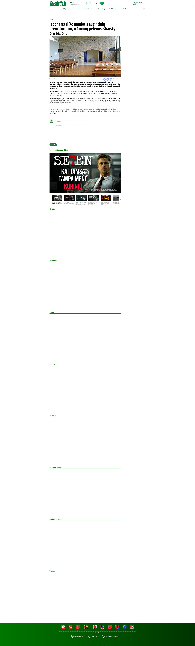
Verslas (70, 9)
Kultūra (99, 9)
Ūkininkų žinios (78, 9)
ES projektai (97, 632)
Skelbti (53, 145)
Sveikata (125, 9)
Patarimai (118, 9)
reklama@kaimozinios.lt (79, 636)
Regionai (105, 9)
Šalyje (64, 9)
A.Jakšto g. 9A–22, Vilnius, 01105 (111, 636)
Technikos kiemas (90, 9)
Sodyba (111, 9)
